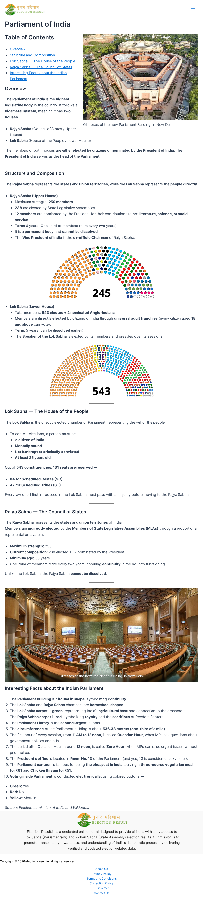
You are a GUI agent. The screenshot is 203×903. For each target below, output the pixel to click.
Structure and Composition (32, 55)
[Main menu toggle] (193, 10)
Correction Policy (102, 883)
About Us (101, 869)
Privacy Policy (102, 874)
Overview (17, 49)
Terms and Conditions (102, 878)
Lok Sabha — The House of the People (42, 61)
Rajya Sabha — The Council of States (41, 67)
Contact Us (101, 893)
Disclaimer (101, 888)
